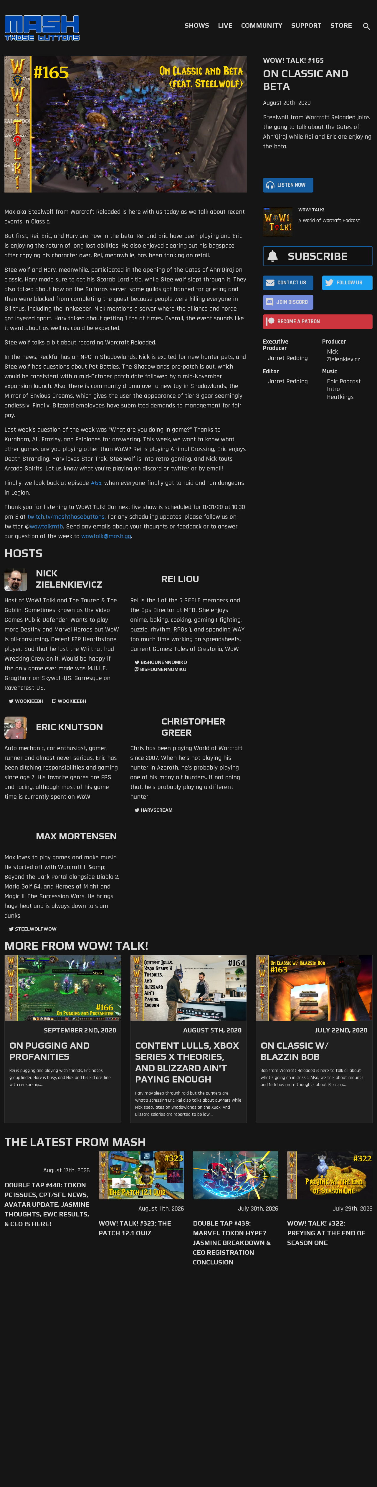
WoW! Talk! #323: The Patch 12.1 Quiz (135, 1228)
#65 (96, 483)
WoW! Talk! (311, 210)
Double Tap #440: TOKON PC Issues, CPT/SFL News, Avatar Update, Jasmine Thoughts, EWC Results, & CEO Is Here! (47, 1204)
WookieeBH (29, 701)
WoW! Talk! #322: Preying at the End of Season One (326, 1232)
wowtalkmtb (46, 527)
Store (341, 25)
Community (261, 25)
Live (225, 25)
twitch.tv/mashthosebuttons (66, 517)
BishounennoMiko (164, 662)
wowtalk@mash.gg (106, 536)
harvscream (157, 810)
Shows (197, 25)
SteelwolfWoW (36, 929)
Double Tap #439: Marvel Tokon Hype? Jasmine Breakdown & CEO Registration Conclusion (232, 1242)
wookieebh (72, 701)
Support (306, 25)
